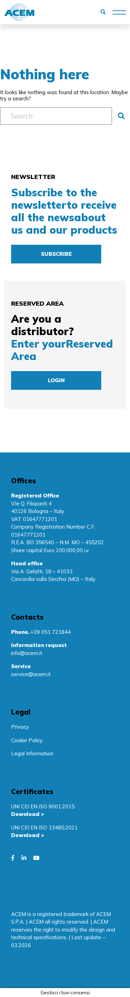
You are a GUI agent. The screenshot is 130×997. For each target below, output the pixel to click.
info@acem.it (26, 653)
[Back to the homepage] (19, 12)
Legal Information (32, 753)
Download (25, 814)
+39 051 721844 (51, 632)
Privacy (20, 727)
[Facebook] (13, 858)
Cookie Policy (27, 740)
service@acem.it (31, 674)
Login (56, 380)
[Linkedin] (24, 858)
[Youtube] (36, 858)
